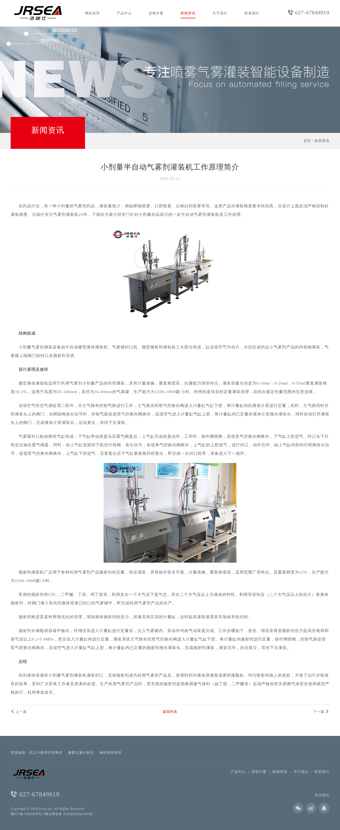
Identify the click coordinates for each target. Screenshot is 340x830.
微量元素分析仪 (81, 753)
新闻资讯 (188, 13)
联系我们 (251, 13)
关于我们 (219, 13)
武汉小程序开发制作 (46, 753)
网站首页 (92, 13)
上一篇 (21, 712)
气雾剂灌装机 (66, 214)
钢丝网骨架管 (110, 753)
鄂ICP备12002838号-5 (28, 814)
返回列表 (170, 712)
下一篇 (319, 712)
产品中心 (124, 13)
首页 (307, 141)
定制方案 (156, 13)
